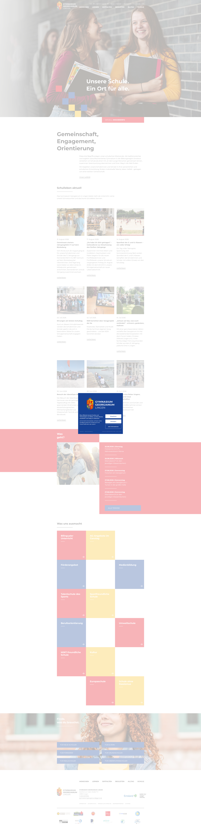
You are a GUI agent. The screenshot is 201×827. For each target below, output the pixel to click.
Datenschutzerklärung (89, 431)
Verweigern (113, 421)
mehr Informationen (113, 426)
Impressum (82, 431)
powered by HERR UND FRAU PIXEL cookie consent (111, 431)
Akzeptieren (113, 416)
